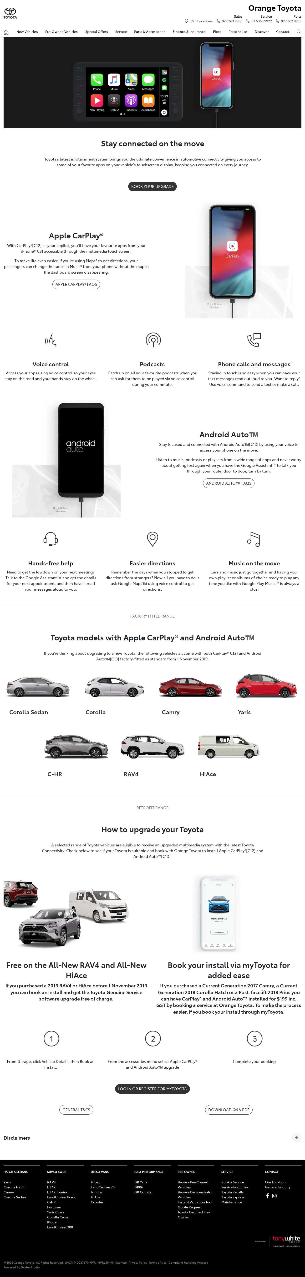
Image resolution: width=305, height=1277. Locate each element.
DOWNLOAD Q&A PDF (228, 1109)
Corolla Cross (58, 1217)
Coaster (97, 1202)
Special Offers (96, 31)
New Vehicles (27, 31)
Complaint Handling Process (188, 1262)
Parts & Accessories (149, 31)
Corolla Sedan (15, 1197)
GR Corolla (143, 1192)
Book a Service (232, 1182)
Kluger (52, 1222)
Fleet (217, 31)
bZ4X (51, 1187)
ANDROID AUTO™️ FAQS (228, 483)
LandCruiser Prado (61, 1197)
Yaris (7, 1182)
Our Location (275, 1182)
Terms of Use (158, 1262)
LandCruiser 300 (60, 1227)
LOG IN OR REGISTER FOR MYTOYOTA (152, 1088)
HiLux (95, 1182)
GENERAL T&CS (76, 1109)
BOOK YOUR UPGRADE (152, 186)
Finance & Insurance (189, 31)
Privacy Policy (138, 1262)
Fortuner (54, 1207)
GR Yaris (140, 1182)
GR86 (138, 1187)
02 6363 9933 (291, 21)
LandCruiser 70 (103, 1187)
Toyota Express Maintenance (233, 1199)
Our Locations (201, 21)
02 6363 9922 (261, 21)
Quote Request (190, 1207)
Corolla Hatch (14, 1187)
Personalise (238, 31)
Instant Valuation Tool (195, 1202)
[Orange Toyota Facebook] (268, 1195)
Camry (9, 1192)
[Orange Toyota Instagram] (275, 1195)
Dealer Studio (30, 1267)
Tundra (96, 1192)
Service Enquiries (234, 1187)
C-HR (51, 1202)
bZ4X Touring (57, 1192)
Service (121, 31)
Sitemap (121, 1262)
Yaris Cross (55, 1212)
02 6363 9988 (232, 21)
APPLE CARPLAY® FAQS (76, 284)
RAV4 (51, 1182)
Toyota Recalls (232, 1192)
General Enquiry (277, 1187)
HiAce (95, 1197)
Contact (282, 31)
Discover (262, 31)
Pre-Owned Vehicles (61, 31)
